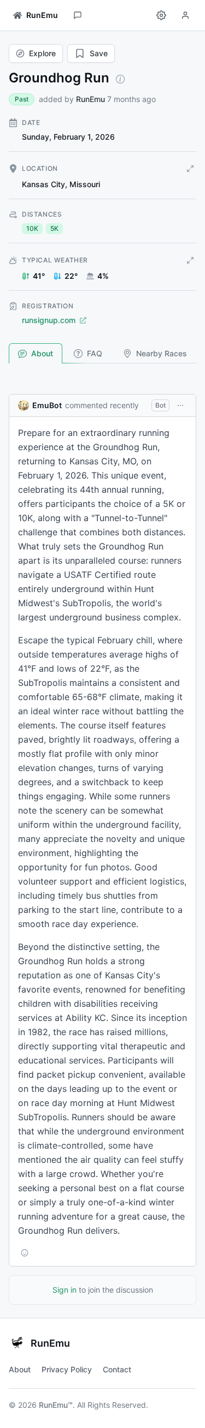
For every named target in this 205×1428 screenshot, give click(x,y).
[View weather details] (190, 260)
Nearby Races (161, 353)
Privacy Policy (67, 1369)
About (42, 353)
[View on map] (190, 169)
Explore (42, 53)
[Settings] (161, 15)
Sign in (64, 1289)
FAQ (94, 353)
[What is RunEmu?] (120, 79)
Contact (117, 1369)
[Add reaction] (24, 1252)
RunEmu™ (56, 1404)
